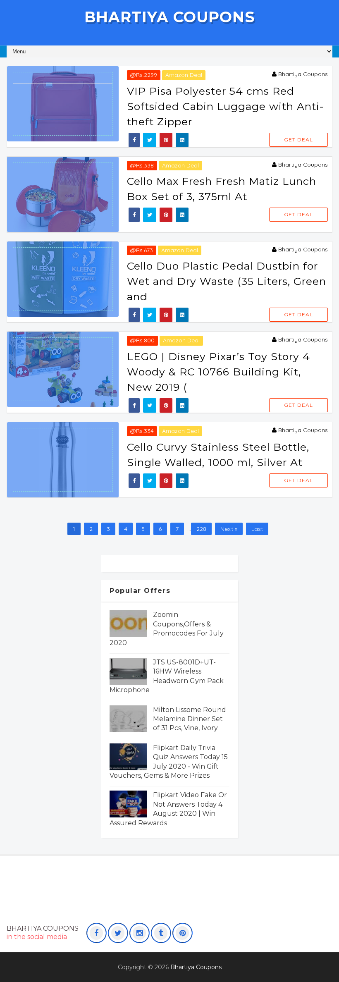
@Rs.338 (142, 165)
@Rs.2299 (143, 75)
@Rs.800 (142, 340)
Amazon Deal (183, 75)
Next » (228, 529)
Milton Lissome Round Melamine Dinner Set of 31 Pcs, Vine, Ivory (189, 719)
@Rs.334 (142, 431)
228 (201, 529)
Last (257, 529)
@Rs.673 (141, 250)
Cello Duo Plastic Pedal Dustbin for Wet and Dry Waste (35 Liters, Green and (226, 281)
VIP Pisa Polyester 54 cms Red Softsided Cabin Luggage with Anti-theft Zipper (225, 106)
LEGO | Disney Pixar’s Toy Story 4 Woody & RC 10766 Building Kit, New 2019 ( (218, 371)
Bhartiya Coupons (169, 17)
